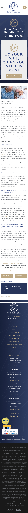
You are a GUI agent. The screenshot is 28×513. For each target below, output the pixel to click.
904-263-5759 (14, 377)
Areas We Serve (14, 341)
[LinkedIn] (14, 416)
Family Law (14, 326)
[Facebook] (11, 416)
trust (6, 216)
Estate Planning (13, 271)
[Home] (13, 7)
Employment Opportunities (14, 344)
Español (14, 347)
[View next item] (9, 296)
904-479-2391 (14, 406)
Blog (14, 351)
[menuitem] (6, 506)
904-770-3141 (14, 319)
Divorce (14, 329)
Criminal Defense (14, 332)
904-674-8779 (14, 391)
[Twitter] (17, 416)
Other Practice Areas (14, 335)
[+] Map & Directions (14, 366)
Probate (4, 154)
